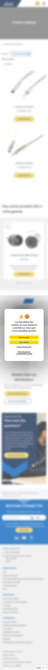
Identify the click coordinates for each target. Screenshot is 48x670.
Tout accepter (24, 337)
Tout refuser (24, 342)
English (38, 668)
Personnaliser (24, 347)
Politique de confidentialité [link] (24, 353)
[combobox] (40, 667)
